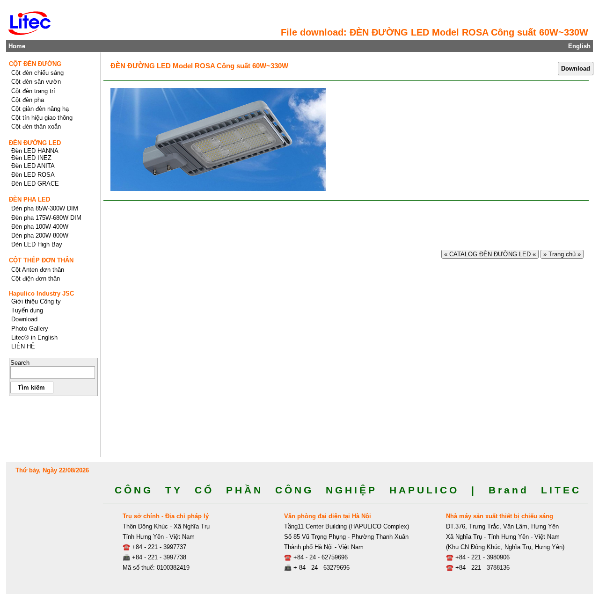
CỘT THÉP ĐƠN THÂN (41, 260)
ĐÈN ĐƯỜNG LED (35, 142)
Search (19, 362)
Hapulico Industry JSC (41, 293)
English (579, 46)
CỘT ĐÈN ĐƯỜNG (35, 63)
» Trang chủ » (562, 254)
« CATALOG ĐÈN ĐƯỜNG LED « (490, 254)
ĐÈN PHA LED (29, 199)
